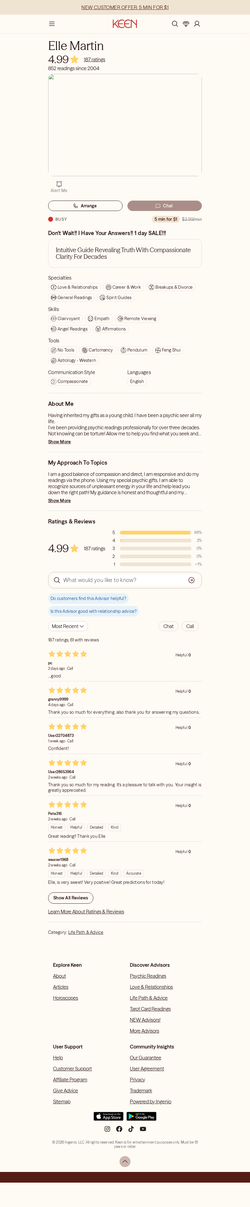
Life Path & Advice (85, 932)
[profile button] (197, 24)
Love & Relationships (151, 987)
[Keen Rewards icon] (186, 24)
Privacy (137, 1080)
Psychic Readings (148, 976)
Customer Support (72, 1069)
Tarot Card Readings (150, 1009)
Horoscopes (65, 998)
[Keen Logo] (125, 24)
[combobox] (68, 626)
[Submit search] (191, 580)
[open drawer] (51, 23)
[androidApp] (141, 1118)
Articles (60, 987)
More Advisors (144, 1031)
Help (58, 1058)
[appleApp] (108, 1118)
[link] (94, 59)
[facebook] (119, 1131)
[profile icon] (197, 24)
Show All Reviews (70, 898)
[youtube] (143, 1131)
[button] (168, 626)
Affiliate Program (70, 1080)
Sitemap (61, 1101)
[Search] (175, 23)
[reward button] (186, 24)
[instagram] (107, 1131)
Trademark (141, 1090)
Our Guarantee (145, 1058)
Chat (168, 206)
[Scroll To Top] (125, 1161)
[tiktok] (131, 1131)
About (59, 976)
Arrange (89, 206)
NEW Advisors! (145, 1020)
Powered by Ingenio (150, 1101)
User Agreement (147, 1069)
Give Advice (65, 1090)
